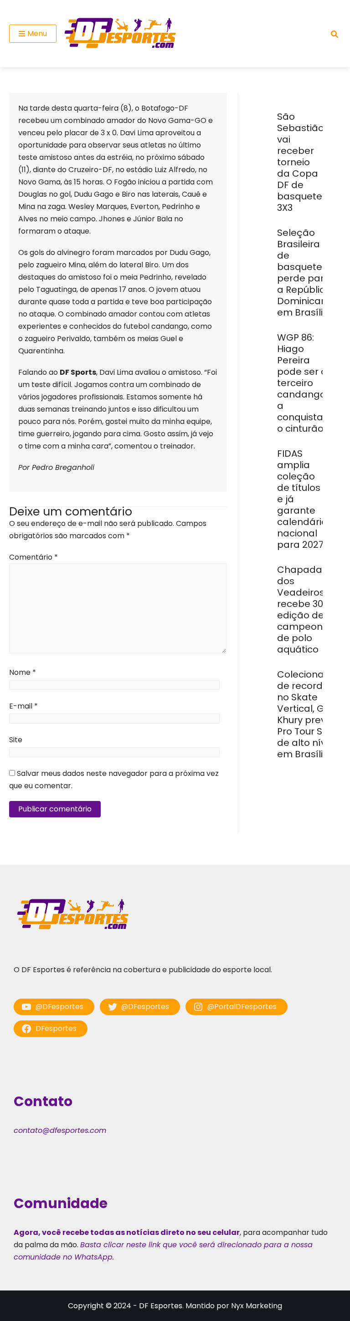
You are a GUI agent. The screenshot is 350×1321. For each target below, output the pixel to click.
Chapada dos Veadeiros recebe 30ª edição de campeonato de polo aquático (308, 609)
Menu (37, 33)
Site (15, 739)
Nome (22, 672)
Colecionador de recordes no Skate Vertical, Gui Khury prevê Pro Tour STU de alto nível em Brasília (308, 714)
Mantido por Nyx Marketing (233, 1306)
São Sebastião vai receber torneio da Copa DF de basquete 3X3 (300, 162)
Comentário (33, 557)
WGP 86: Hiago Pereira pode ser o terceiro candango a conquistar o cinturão (302, 383)
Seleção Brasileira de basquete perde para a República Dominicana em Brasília (305, 272)
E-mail (23, 706)
